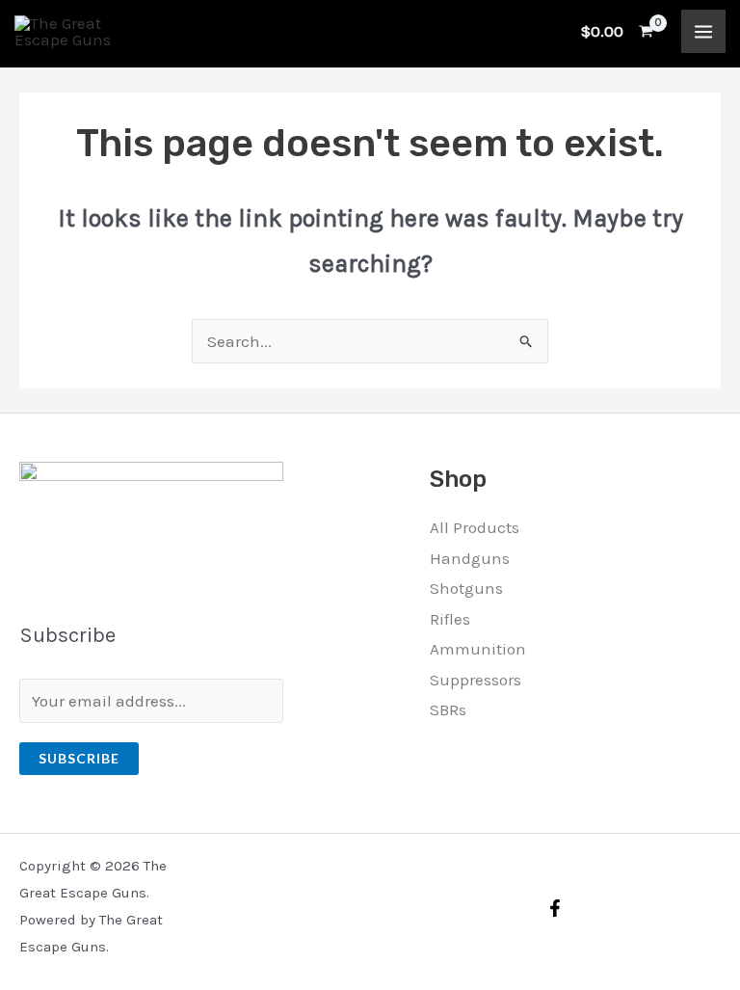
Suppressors (475, 679)
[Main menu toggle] (703, 32)
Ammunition (478, 648)
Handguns (470, 558)
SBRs (448, 709)
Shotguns (466, 588)
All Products (474, 527)
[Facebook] (555, 908)
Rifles (450, 619)
